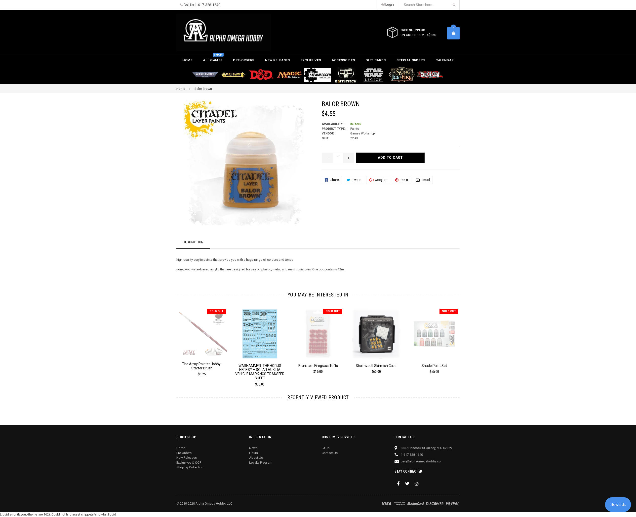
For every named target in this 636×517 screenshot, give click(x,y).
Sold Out (216, 311)
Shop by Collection (189, 467)
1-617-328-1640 (207, 5)
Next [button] (466, 341)
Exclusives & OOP (188, 462)
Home (187, 60)
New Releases (277, 60)
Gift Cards (375, 60)
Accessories (343, 60)
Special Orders (411, 60)
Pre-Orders (243, 60)
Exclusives (311, 60)
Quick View (201, 330)
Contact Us (330, 453)
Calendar (445, 60)
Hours (253, 453)
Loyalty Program (260, 462)
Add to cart (260, 330)
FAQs (325, 448)
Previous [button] (169, 341)
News (253, 448)
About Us (256, 457)
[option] (198, 344)
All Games (212, 58)
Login (389, 4)
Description (193, 242)
